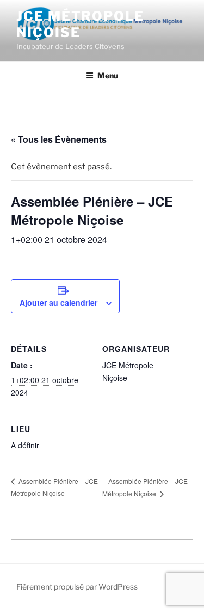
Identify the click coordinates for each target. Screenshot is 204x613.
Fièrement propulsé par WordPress (77, 586)
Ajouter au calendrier (58, 302)
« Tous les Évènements (59, 139)
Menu (107, 75)
